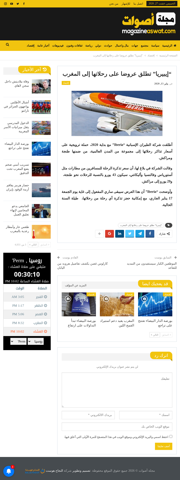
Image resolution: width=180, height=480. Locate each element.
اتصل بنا (138, 3)
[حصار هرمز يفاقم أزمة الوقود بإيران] (41, 190)
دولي (98, 45)
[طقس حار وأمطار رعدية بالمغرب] (41, 232)
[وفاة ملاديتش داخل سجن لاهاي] (41, 86)
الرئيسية (167, 45)
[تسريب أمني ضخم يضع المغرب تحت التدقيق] (41, 170)
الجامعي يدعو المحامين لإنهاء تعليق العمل (19, 210)
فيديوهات (57, 45)
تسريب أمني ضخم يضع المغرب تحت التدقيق (17, 169)
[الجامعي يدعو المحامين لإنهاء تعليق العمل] (41, 211)
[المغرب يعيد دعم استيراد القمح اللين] (117, 304)
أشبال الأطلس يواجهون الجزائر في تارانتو (16, 106)
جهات (134, 45)
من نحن (113, 3)
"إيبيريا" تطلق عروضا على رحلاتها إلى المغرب (141, 225)
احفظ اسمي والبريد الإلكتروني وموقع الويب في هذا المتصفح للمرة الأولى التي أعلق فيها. (116, 437)
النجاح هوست (54, 470)
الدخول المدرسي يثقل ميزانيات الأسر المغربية (16, 127)
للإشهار (126, 3)
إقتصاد (30, 45)
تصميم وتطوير (81, 470)
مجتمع (144, 45)
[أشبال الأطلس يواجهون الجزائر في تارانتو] (41, 107)
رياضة (88, 45)
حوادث (108, 45)
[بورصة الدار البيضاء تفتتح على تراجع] (155, 304)
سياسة (155, 45)
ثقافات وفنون (74, 45)
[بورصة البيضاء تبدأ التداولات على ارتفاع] (79, 304)
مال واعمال (122, 45)
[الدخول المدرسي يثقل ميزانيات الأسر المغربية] (41, 128)
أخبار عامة (43, 45)
